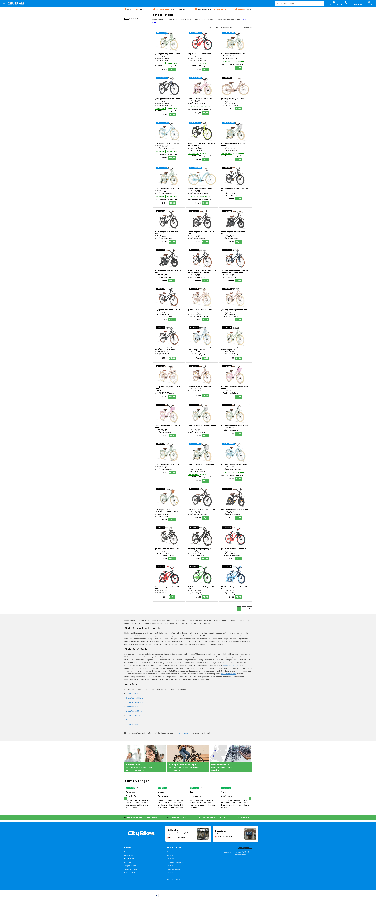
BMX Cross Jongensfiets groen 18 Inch (201, 588)
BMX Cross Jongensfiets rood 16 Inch (167, 588)
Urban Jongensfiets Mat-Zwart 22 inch (234, 189)
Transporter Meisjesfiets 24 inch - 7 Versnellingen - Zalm (235, 310)
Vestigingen (216, 770)
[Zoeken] (322, 3)
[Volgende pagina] (249, 609)
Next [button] (250, 798)
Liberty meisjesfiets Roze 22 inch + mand (234, 387)
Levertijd (170, 866)
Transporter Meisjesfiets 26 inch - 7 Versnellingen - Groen (169, 54)
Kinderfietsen (129, 859)
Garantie (170, 872)
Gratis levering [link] (174, 770)
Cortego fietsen (130, 872)
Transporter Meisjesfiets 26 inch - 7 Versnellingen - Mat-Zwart (202, 271)
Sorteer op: (214, 27)
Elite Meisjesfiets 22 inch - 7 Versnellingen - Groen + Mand (166, 510)
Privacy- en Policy (173, 879)
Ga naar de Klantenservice (136, 770)
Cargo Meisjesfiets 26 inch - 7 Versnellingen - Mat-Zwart (199, 549)
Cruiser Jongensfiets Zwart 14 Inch (234, 509)
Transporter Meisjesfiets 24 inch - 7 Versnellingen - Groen (235, 349)
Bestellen (170, 859)
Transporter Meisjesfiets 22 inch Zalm (167, 387)
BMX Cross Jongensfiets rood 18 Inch (233, 549)
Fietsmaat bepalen (174, 869)
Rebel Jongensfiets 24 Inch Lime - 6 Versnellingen (201, 144)
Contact (170, 852)
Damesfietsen (129, 852)
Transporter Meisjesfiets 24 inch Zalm (200, 310)
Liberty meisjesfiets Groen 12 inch (168, 188)
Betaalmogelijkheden (175, 862)
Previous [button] (125, 798)
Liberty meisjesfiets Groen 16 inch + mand (202, 465)
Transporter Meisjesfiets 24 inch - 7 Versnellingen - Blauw (202, 349)
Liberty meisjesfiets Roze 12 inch (200, 98)
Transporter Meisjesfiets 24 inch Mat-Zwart (167, 310)
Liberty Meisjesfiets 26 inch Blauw (234, 464)
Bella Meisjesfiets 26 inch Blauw (200, 188)
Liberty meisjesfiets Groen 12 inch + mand (235, 144)
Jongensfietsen (130, 866)
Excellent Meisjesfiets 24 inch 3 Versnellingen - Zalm (233, 99)
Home (126, 19)
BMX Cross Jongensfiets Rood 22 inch (200, 54)
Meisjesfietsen (129, 862)
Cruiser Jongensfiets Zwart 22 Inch (201, 509)
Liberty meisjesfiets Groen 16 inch (234, 53)
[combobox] (299, 3)
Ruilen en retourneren (175, 876)
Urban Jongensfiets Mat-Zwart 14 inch (234, 232)
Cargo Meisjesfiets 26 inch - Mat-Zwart (168, 549)
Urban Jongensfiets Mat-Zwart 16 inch (201, 232)
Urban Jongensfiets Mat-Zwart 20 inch (168, 232)
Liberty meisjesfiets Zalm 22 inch (201, 387)
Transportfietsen (130, 869)
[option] (139, 798)
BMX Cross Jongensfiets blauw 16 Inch (234, 588)
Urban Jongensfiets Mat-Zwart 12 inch (168, 271)
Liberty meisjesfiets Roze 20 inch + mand (168, 426)
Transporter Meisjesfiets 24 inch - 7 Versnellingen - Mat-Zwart (169, 349)
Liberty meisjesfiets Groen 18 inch (168, 464)
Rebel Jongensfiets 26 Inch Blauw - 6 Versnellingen (169, 99)
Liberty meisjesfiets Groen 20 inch (234, 426)
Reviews (170, 855)
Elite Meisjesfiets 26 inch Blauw (167, 143)
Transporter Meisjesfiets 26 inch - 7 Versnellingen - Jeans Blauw (235, 271)
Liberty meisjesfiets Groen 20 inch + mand (202, 426)
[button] (4, 3)
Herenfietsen (129, 855)
